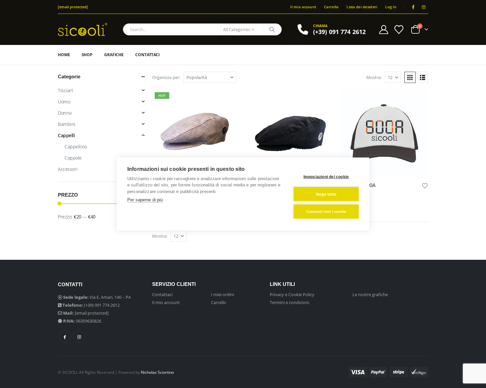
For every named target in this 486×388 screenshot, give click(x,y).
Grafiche (114, 55)
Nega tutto (326, 194)
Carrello (331, 6)
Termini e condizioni (289, 302)
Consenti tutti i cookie (326, 211)
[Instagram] (423, 7)
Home (64, 55)
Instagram (79, 336)
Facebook (65, 336)
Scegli (229, 100)
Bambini (66, 124)
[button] (410, 77)
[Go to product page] (290, 133)
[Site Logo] (82, 29)
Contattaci (147, 55)
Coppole (73, 158)
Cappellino (75, 146)
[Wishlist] (399, 29)
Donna (65, 113)
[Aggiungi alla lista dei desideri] (425, 185)
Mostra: (374, 77)
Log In (390, 6)
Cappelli (66, 135)
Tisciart (65, 90)
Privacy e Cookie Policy (292, 294)
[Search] (272, 29)
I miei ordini (222, 294)
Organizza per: (166, 77)
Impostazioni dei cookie (326, 176)
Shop (87, 55)
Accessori (67, 169)
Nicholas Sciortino (157, 372)
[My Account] (383, 29)
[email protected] (91, 313)
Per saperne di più (145, 199)
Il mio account (303, 6)
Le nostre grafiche (370, 294)
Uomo (64, 101)
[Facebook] (413, 7)
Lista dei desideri (361, 6)
